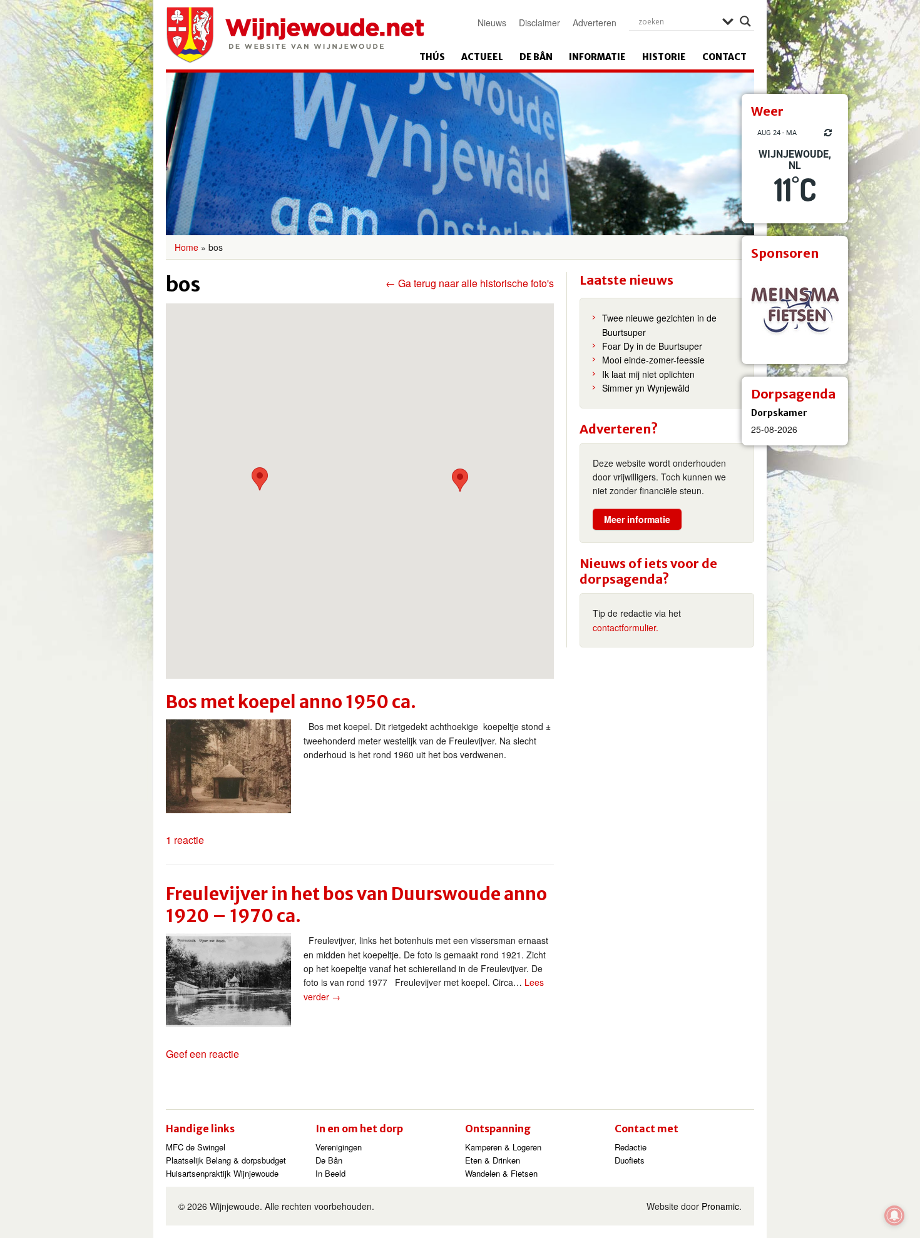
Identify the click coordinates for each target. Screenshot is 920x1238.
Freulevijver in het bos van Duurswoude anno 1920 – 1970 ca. (356, 905)
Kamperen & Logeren (503, 1147)
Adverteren (594, 22)
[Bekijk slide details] (795, 311)
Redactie (631, 1147)
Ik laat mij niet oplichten (648, 374)
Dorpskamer (779, 413)
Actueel (482, 57)
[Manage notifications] (894, 1215)
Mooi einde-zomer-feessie (653, 359)
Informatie (597, 57)
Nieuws (492, 22)
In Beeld (330, 1173)
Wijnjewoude (295, 35)
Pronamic (720, 1206)
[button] (260, 478)
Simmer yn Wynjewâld (646, 388)
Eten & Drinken (492, 1160)
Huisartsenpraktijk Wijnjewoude (222, 1173)
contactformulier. (625, 627)
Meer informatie (637, 519)
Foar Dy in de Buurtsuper (652, 346)
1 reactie (185, 840)
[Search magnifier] (745, 21)
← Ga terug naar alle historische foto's (470, 283)
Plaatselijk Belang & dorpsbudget (226, 1160)
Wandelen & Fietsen (501, 1173)
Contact (724, 57)
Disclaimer (539, 22)
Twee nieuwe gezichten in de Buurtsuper (659, 325)
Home (186, 247)
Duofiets (630, 1160)
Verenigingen (338, 1147)
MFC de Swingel (195, 1147)
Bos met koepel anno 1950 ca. (291, 702)
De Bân (536, 57)
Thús (432, 57)
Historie (664, 57)
